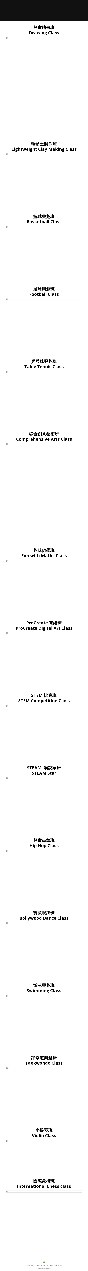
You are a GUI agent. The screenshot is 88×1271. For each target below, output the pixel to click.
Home (29, 13)
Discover (37, 13)
